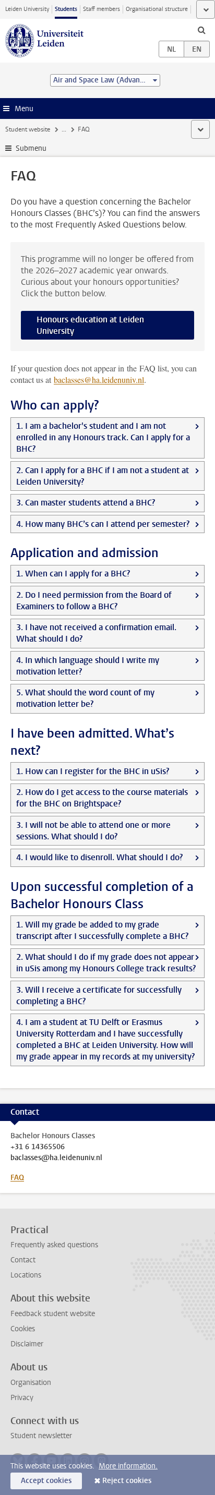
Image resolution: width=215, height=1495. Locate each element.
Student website (27, 129)
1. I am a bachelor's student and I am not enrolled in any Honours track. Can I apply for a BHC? (103, 437)
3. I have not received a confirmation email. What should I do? (96, 633)
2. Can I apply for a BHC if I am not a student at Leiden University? (102, 476)
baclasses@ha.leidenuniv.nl (56, 1158)
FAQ (17, 1178)
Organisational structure (157, 9)
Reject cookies (126, 1481)
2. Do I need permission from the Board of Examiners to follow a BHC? (94, 600)
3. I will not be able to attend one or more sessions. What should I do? (93, 830)
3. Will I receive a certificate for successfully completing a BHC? (99, 995)
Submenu (31, 148)
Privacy (21, 1398)
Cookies (22, 1329)
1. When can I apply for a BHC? (73, 573)
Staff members (101, 9)
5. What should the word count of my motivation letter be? (85, 698)
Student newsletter (41, 1436)
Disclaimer (26, 1344)
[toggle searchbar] (201, 29)
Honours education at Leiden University (90, 325)
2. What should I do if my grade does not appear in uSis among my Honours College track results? (106, 962)
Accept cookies (46, 1481)
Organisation (30, 1383)
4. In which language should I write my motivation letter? (87, 666)
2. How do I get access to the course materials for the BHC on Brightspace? (102, 798)
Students (66, 9)
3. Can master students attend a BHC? (85, 502)
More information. (128, 1466)
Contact (22, 1260)
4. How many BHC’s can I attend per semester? (102, 524)
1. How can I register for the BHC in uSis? (92, 771)
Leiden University (27, 9)
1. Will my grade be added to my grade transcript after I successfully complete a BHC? (102, 930)
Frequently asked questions (54, 1245)
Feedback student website (52, 1314)
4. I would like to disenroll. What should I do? (99, 857)
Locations (25, 1275)
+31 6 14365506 (37, 1147)
